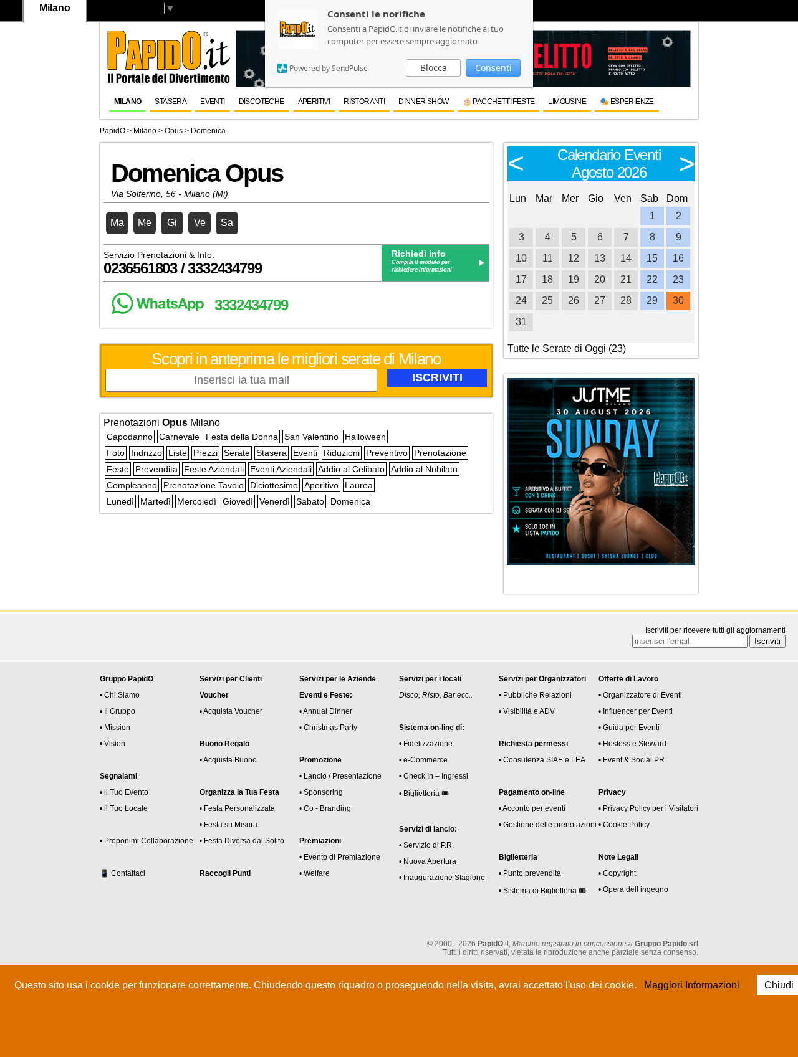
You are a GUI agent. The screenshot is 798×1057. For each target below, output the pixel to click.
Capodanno (130, 437)
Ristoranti (364, 101)
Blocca (433, 67)
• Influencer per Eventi (635, 711)
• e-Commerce (423, 760)
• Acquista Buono (228, 760)
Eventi (212, 101)
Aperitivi (314, 101)
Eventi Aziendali (281, 469)
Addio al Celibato (351, 469)
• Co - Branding (325, 808)
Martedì (155, 501)
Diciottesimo (274, 485)
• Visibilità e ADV (527, 711)
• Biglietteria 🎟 (424, 793)
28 (626, 300)
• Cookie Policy (624, 824)
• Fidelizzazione (426, 743)
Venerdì (274, 501)
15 (652, 258)
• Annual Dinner (325, 711)
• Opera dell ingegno (633, 889)
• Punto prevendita (530, 873)
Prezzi (205, 453)
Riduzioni (342, 453)
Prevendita (156, 469)
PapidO (112, 130)
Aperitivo (321, 485)
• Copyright (617, 873)
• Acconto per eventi (532, 808)
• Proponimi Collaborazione (146, 841)
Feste (118, 469)
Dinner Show (423, 101)
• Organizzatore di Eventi (640, 695)
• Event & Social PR (631, 760)
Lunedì (120, 501)
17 (521, 279)
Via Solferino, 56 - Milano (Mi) (169, 194)
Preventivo (387, 453)
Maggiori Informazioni (692, 985)
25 (547, 300)
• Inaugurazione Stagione (442, 877)
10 (521, 258)
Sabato (310, 501)
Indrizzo (146, 453)
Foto (116, 453)
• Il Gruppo (117, 711)
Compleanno (132, 485)
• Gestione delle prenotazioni (548, 824)
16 (678, 258)
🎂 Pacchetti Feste (499, 101)
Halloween (365, 437)
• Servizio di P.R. (426, 845)
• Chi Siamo (120, 695)
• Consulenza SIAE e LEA (542, 760)
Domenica (350, 501)
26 (573, 300)
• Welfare (314, 873)
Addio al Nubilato (424, 469)
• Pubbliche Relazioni (535, 695)
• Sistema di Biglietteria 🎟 (542, 890)
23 (678, 279)
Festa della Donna (242, 437)
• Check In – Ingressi (433, 776)
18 (547, 279)
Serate (237, 453)
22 (652, 279)
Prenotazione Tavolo (203, 485)
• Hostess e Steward (632, 743)
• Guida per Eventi (629, 727)
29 (652, 300)
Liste (177, 453)
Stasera (170, 101)
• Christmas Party (328, 727)
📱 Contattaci (122, 873)
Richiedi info (419, 253)
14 (626, 258)
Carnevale (179, 437)
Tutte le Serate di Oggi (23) (566, 348)
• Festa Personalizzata (237, 808)
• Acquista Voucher (231, 711)
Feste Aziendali (214, 469)
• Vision (112, 743)
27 (599, 300)
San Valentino (311, 437)
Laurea (359, 485)
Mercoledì (196, 501)
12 (573, 258)
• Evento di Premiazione (339, 857)
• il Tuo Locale (124, 808)
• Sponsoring (321, 792)
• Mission (115, 727)
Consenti (493, 67)
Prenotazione (440, 453)
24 (521, 300)
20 (599, 279)
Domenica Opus (197, 173)
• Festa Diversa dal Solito (242, 841)
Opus (174, 130)
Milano (127, 101)
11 (547, 258)
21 (626, 279)
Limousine (567, 101)
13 (599, 258)
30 (678, 300)
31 (521, 321)
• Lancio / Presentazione (340, 776)
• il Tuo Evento (124, 792)
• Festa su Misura (228, 824)
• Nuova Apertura (427, 861)
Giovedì (238, 501)
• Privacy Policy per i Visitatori (648, 808)
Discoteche (261, 101)
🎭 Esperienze (627, 101)
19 (573, 279)
